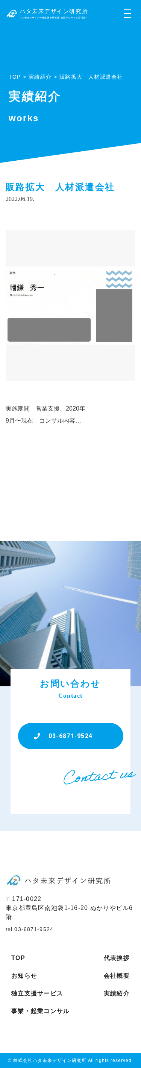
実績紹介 (117, 993)
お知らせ (24, 975)
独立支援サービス (37, 993)
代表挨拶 (117, 958)
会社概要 (117, 975)
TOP (18, 958)
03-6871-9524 (70, 735)
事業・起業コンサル (40, 1011)
